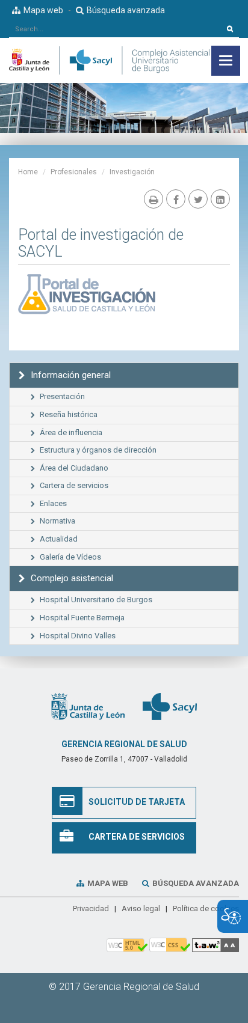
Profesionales (74, 172)
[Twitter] (198, 199)
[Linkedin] (220, 199)
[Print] (153, 199)
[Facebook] (175, 199)
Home (28, 172)
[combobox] (115, 28)
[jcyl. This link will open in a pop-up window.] (88, 706)
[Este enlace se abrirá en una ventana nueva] (91, 297)
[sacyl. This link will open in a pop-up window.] (170, 706)
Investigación (132, 172)
